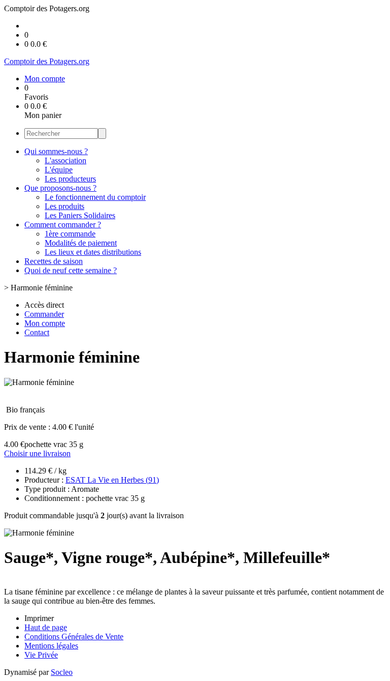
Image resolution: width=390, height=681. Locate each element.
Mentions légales (51, 645)
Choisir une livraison (37, 453)
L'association (65, 160)
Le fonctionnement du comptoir (95, 197)
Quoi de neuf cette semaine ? (70, 270)
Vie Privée (41, 654)
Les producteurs (70, 178)
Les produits (64, 206)
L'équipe (59, 169)
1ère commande (70, 233)
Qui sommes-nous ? (56, 151)
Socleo (62, 672)
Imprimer (39, 618)
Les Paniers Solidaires (80, 215)
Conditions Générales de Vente (73, 636)
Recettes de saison (53, 261)
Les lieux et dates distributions (93, 252)
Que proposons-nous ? (60, 188)
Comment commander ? (62, 224)
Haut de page (45, 627)
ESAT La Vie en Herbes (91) (112, 480)
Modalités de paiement (81, 243)
